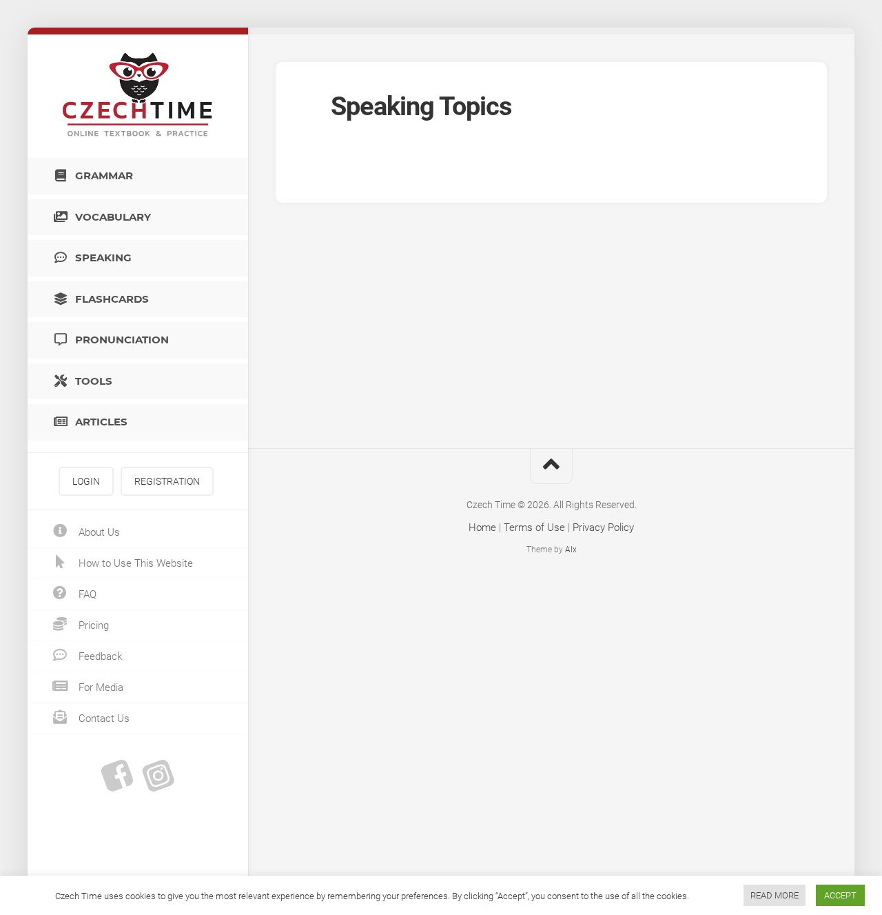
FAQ (86, 594)
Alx (571, 549)
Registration (167, 481)
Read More (774, 895)
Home (482, 527)
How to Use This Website (134, 563)
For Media (99, 687)
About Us (98, 532)
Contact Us (103, 718)
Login (86, 481)
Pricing (92, 625)
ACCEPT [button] (840, 895)
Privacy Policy (603, 527)
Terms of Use (534, 527)
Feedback (99, 656)
